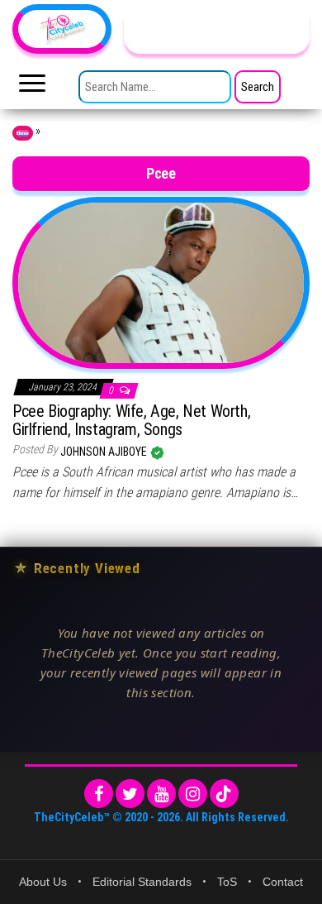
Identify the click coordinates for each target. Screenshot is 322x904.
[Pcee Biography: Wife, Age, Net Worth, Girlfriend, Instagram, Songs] (161, 282)
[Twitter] (130, 793)
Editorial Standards (142, 881)
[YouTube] (161, 793)
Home (23, 133)
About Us (43, 881)
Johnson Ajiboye (104, 451)
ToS (227, 881)
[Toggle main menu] (32, 87)
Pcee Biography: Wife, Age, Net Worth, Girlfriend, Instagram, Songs (131, 420)
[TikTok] (224, 793)
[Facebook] (98, 793)
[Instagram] (192, 793)
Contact (283, 881)
